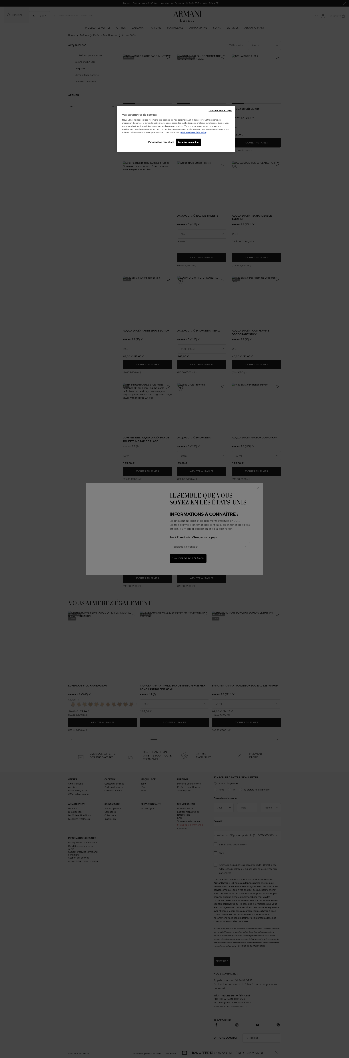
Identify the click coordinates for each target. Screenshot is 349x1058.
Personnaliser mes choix (161, 142)
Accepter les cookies (188, 142)
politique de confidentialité (193, 132)
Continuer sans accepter (220, 110)
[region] (176, 129)
